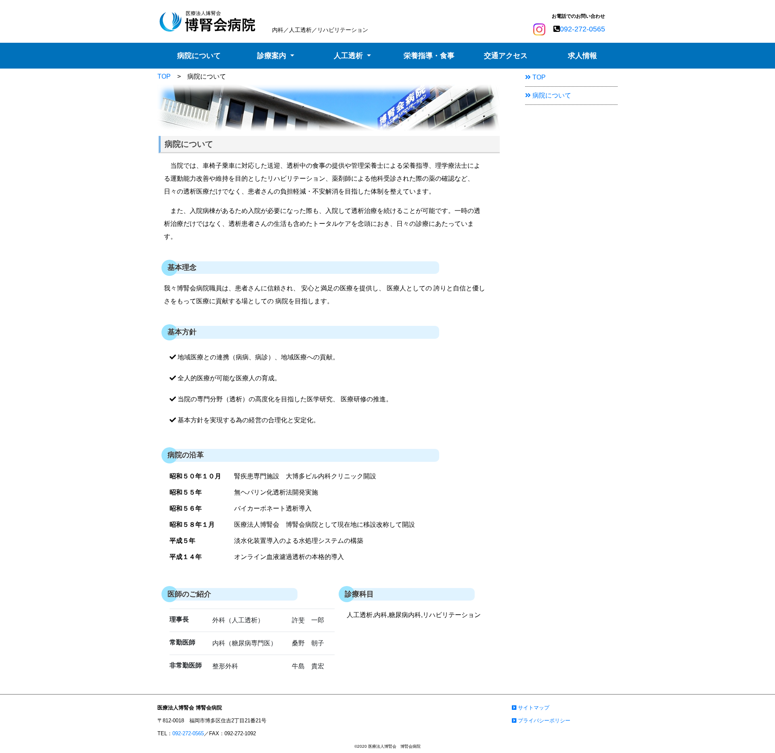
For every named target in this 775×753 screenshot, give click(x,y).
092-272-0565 (582, 29)
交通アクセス (506, 56)
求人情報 (582, 56)
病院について (199, 56)
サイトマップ (532, 708)
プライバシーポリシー (543, 721)
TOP (164, 76)
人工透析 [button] (349, 56)
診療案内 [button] (272, 56)
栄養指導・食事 (429, 56)
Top (753, 734)
